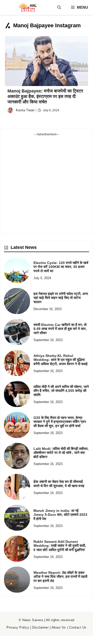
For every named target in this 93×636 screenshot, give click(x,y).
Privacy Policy (17, 627)
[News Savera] (27, 7)
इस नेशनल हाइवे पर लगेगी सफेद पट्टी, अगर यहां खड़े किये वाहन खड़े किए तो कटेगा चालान (60, 298)
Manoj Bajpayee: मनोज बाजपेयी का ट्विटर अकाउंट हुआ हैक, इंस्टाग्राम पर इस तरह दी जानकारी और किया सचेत (45, 96)
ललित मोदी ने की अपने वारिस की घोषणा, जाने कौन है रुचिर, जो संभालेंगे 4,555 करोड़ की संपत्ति (61, 391)
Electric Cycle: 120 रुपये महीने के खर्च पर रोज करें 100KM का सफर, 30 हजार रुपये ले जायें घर (60, 267)
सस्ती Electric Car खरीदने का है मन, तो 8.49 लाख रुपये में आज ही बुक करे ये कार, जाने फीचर (60, 329)
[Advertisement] (46, 183)
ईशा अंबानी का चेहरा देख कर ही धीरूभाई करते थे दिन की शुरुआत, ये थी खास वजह (58, 484)
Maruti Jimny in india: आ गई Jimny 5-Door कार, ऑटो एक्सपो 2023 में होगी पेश (60, 515)
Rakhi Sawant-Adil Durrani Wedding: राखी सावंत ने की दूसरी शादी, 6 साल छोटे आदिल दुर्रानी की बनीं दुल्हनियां (59, 546)
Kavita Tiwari (25, 110)
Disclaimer (40, 627)
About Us (59, 627)
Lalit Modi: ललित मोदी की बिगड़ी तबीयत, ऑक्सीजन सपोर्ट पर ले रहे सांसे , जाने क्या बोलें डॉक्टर (61, 453)
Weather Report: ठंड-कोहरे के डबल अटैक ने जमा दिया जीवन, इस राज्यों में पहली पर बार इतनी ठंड (60, 577)
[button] (59, 7)
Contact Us (78, 627)
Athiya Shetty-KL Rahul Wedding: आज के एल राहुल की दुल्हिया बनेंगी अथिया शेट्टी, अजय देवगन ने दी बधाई (60, 360)
